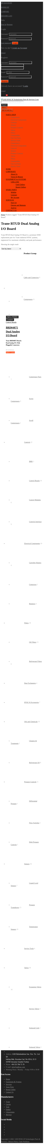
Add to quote (10, 352)
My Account (15, 197)
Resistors (32, 604)
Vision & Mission (17, 177)
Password (4, 39)
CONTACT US (11, 210)
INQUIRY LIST (6, 16)
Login (25, 86)
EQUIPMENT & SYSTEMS (16, 179)
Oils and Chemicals (31, 722)
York (7, 1107)
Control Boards (11, 322)
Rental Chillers (21, 187)
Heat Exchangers (30, 683)
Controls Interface (35, 522)
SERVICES (10, 200)
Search (4, 105)
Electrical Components (32, 543)
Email (3, 72)
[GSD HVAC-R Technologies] (20, 100)
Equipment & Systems (13, 1082)
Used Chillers (20, 185)
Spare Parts (10, 1087)
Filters (26, 623)
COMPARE (5, 12)
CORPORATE (11, 172)
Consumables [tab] (15, 135)
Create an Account (19, 48)
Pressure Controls (30, 782)
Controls (27, 442)
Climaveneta (10, 1112)
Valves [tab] (13, 130)
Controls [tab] (14, 122)
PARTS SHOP (11, 115)
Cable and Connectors (31, 278)
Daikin (8, 1109)
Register (10, 24)
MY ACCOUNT (6, 3)
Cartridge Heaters (35, 563)
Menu (4, 108)
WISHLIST (5, 7)
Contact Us (9, 1092)
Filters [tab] (13, 133)
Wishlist (13, 192)
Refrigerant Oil (34, 763)
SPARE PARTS (11, 190)
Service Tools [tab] (15, 141)
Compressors (28, 299)
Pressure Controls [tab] (17, 128)
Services (9, 1084)
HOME (8, 169)
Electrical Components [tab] (18, 120)
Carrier (8, 1104)
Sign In (3, 24)
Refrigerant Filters (35, 661)
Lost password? (6, 43)
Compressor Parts (35, 377)
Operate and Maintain (18, 205)
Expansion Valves (35, 987)
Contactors (32, 584)
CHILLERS (15, 182)
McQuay (9, 1115)
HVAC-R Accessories (31, 702)
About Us (14, 174)
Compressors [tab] (15, 117)
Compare (14, 195)
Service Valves (34, 1009)
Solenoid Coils (34, 1028)
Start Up (14, 203)
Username (5, 34)
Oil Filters (32, 642)
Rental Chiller (11, 1090)
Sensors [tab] (13, 125)
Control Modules (35, 500)
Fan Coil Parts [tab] (16, 138)
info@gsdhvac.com (18, 1067)
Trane (8, 1102)
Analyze (13, 208)
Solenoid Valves (34, 1047)
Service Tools (29, 948)
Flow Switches (34, 823)
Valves (26, 968)
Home (3, 215)
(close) (3, 53)
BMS (31, 461)
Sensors (26, 864)
